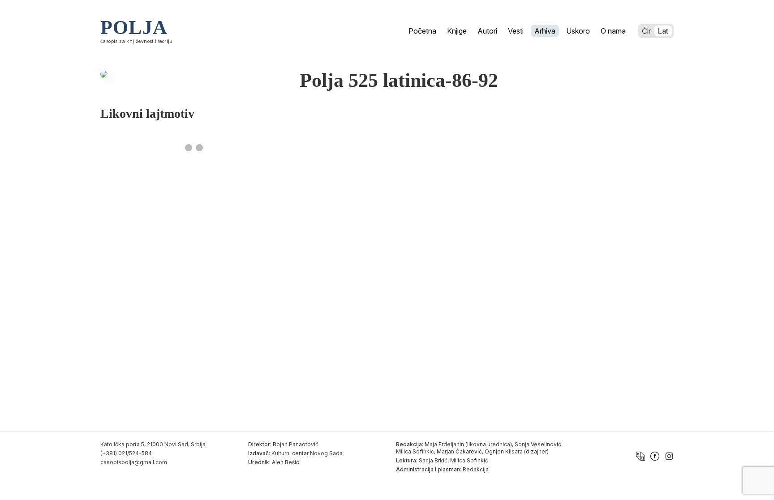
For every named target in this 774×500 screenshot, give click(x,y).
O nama (613, 30)
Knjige (457, 30)
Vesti (516, 30)
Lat (663, 30)
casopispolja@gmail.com (133, 462)
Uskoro (578, 30)
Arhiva (544, 30)
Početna (422, 30)
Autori (487, 30)
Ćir (646, 30)
